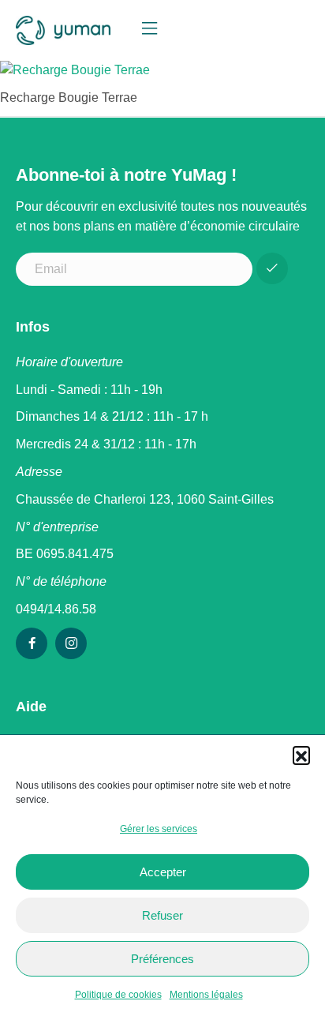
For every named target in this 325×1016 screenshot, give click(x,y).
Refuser (162, 915)
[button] (301, 755)
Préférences (162, 958)
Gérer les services (158, 828)
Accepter (163, 872)
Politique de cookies (118, 994)
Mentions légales (206, 994)
